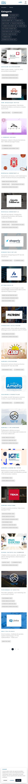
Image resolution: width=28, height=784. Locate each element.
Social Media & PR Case (7, 31)
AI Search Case (18, 20)
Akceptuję (18, 780)
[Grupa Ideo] (20, 2)
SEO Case (17, 31)
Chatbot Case (22, 26)
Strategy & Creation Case (18, 23)
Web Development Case (7, 20)
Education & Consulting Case (9, 34)
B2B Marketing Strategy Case (9, 39)
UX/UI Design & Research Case (9, 28)
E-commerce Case (6, 36)
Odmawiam (5, 780)
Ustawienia (12, 780)
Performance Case (14, 15)
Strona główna (3, 7)
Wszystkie (4, 15)
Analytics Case (5, 23)
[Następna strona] (18, 649)
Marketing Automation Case (8, 17)
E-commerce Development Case (9, 26)
